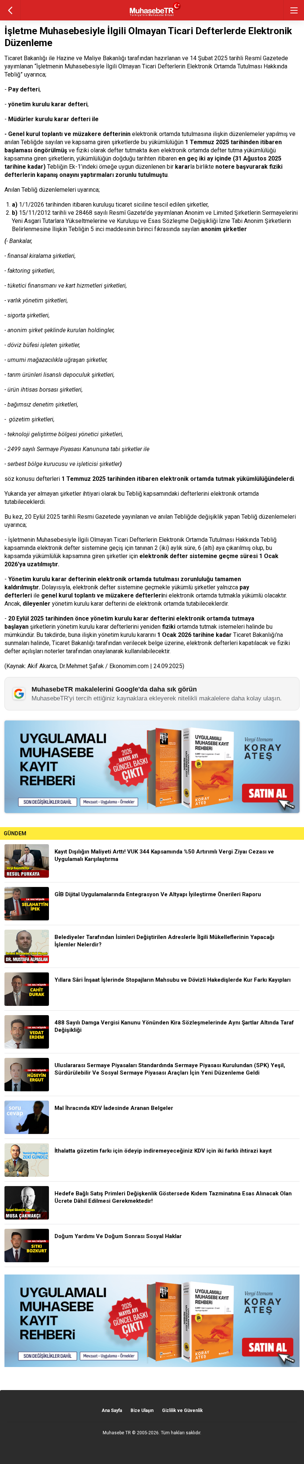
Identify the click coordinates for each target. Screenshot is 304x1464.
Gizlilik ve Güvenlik (182, 1410)
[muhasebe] (152, 16)
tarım (14, 374)
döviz (14, 345)
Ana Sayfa (112, 1410)
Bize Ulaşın (141, 1410)
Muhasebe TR (117, 1432)
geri (10, 10)
